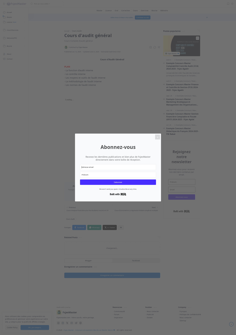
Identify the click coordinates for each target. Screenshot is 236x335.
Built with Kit (118, 194)
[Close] (157, 137)
